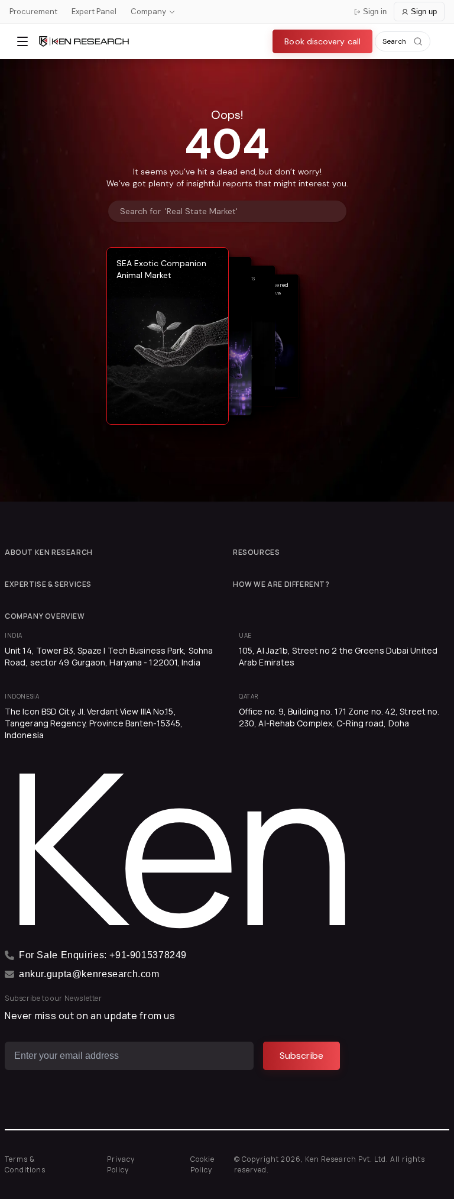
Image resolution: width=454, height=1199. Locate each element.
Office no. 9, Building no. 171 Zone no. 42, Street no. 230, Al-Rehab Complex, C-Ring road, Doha (339, 717)
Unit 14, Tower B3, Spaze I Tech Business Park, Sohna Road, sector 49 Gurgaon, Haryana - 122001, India (109, 656)
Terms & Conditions (25, 1164)
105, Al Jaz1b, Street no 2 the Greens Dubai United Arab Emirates (338, 656)
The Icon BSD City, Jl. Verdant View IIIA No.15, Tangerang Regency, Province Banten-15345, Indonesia (94, 723)
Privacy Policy (121, 1164)
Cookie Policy (202, 1164)
